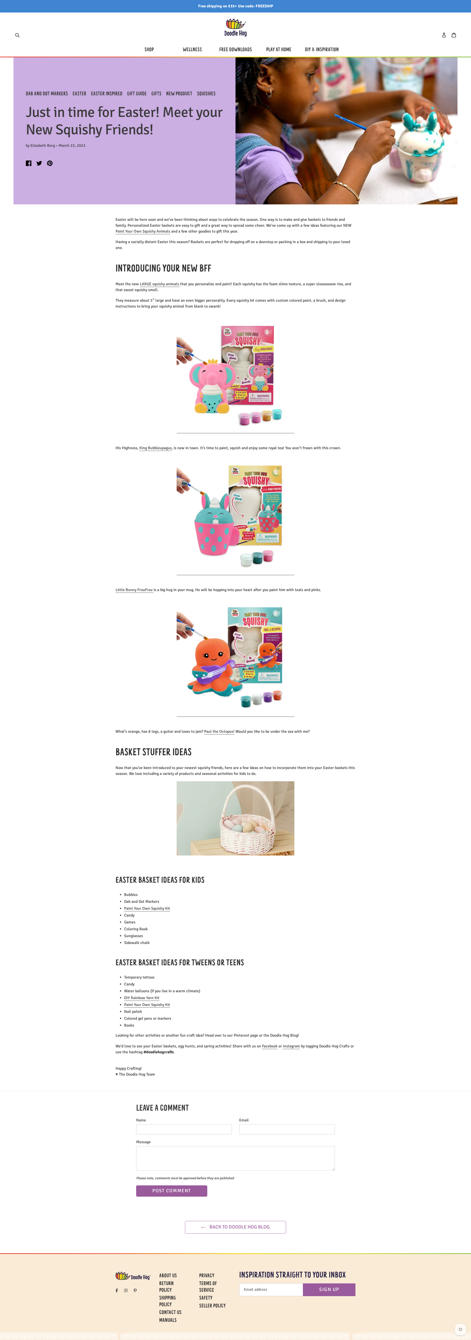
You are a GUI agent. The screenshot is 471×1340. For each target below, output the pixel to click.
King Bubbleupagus (155, 448)
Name (141, 1120)
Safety (205, 1298)
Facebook (269, 1046)
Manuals (168, 1320)
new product (179, 94)
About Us (168, 1276)
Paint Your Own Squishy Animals (143, 231)
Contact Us (170, 1312)
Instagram (291, 1046)
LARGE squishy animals (160, 284)
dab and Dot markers (47, 94)
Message (143, 1142)
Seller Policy (212, 1306)
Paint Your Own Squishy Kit (147, 908)
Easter (79, 94)
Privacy (206, 1276)
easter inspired (106, 94)
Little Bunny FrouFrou (135, 589)
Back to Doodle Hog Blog (239, 1227)
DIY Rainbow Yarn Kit (141, 997)
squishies (206, 94)
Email (244, 1120)
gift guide (137, 94)
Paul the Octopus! (219, 731)
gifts (156, 94)
